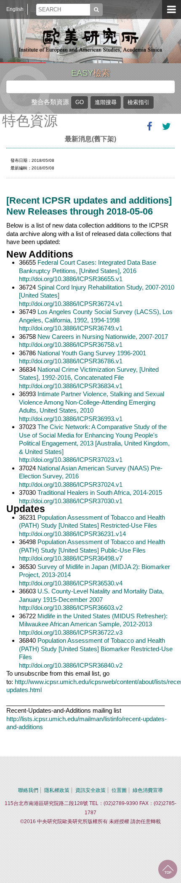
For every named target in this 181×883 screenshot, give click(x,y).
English (15, 9)
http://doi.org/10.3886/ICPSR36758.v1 (70, 344)
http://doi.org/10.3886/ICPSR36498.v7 (70, 558)
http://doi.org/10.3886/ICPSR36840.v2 (70, 665)
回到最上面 (167, 869)
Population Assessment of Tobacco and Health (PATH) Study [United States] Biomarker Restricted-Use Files (96, 648)
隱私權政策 (56, 790)
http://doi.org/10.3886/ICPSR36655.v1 (70, 278)
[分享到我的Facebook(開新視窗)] (149, 126)
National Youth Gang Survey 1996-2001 (91, 353)
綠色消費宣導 (148, 790)
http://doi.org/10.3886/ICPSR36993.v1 (70, 418)
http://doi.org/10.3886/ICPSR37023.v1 (70, 459)
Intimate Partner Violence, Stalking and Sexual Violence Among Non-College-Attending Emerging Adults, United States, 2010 (91, 402)
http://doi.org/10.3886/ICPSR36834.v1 (70, 385)
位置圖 (119, 790)
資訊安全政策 (90, 790)
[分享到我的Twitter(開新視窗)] (166, 126)
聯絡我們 (28, 790)
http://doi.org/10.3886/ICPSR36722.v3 (70, 632)
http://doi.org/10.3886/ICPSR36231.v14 (72, 533)
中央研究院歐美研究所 (90, 40)
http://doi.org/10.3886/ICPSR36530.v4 (70, 583)
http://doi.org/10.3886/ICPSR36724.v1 (70, 303)
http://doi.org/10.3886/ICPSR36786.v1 (70, 361)
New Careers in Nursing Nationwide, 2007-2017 (102, 336)
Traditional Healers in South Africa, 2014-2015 (99, 492)
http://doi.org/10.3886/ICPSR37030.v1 (70, 501)
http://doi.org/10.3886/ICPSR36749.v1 (70, 328)
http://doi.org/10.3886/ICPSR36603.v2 (70, 607)
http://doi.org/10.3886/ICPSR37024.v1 (70, 484)
